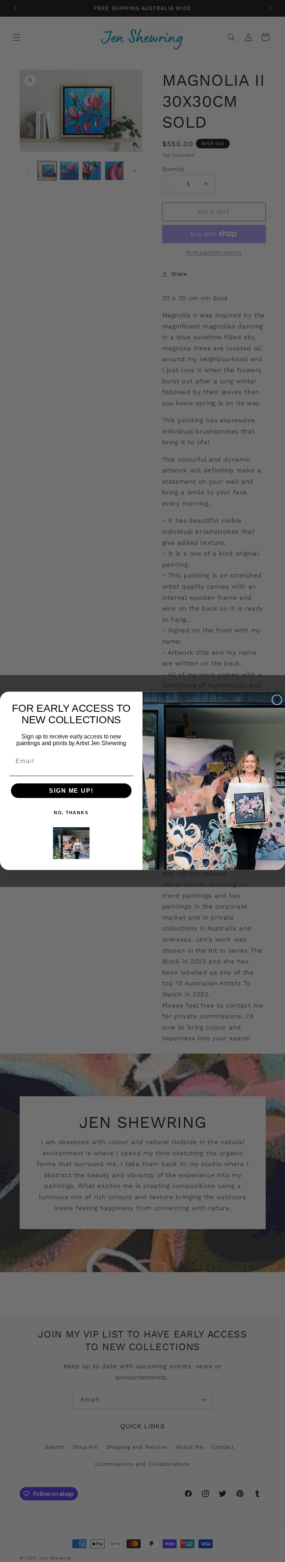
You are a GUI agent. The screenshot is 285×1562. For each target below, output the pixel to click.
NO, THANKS (71, 812)
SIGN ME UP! (71, 790)
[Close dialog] (277, 699)
